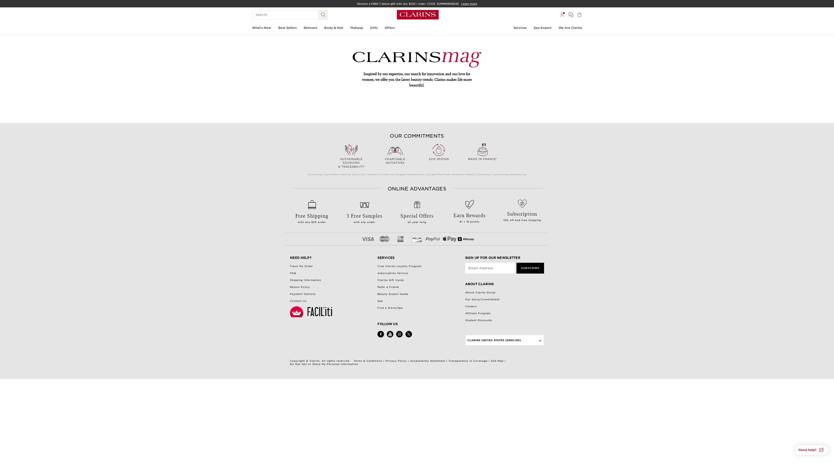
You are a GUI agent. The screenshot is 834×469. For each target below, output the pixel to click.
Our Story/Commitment (482, 299)
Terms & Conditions (368, 360)
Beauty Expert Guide (392, 294)
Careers (471, 306)
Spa (380, 300)
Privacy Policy (396, 360)
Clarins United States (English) (494, 340)
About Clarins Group (480, 292)
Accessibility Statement (427, 360)
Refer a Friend (388, 287)
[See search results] (323, 15)
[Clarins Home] (417, 15)
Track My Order (301, 266)
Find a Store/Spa (390, 307)
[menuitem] (562, 14)
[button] (811, 450)
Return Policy (300, 287)
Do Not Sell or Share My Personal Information (324, 364)
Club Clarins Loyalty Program (399, 266)
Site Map (497, 360)
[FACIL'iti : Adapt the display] (311, 311)
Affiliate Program (478, 313)
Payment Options (303, 294)
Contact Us (298, 300)
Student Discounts (478, 320)
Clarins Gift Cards (390, 280)
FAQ (293, 273)
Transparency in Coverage (468, 360)
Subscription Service (392, 273)
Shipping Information (305, 280)
